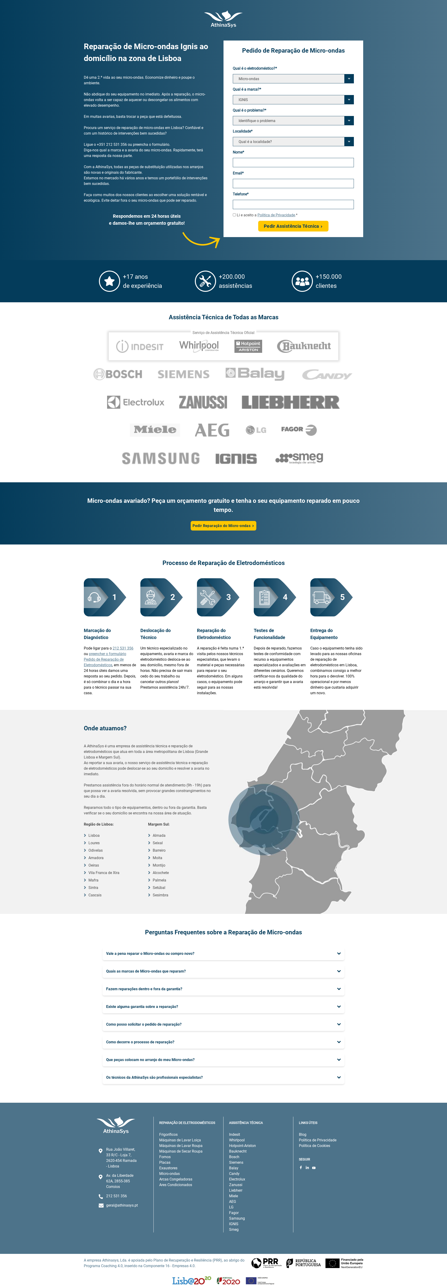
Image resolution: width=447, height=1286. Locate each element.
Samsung (237, 1218)
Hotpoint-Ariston (242, 1145)
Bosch (234, 1157)
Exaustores (168, 1168)
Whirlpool (237, 1140)
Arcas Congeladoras (175, 1179)
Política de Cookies (314, 1145)
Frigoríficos (168, 1134)
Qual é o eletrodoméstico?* (255, 68)
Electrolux (237, 1179)
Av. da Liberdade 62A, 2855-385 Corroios (119, 1181)
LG (231, 1207)
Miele (233, 1196)
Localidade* (243, 131)
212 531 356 (123, 648)
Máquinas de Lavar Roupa (181, 1145)
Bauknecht (238, 1151)
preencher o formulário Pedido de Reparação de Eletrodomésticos (105, 659)
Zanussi (235, 1185)
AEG (232, 1201)
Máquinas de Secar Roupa (181, 1151)
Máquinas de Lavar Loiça (180, 1140)
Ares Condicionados (175, 1185)
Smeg (234, 1229)
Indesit (234, 1134)
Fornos (165, 1157)
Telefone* (241, 194)
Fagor (234, 1213)
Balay (233, 1168)
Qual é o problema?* (249, 110)
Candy (234, 1173)
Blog (302, 1134)
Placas (164, 1162)
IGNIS (233, 1224)
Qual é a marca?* (247, 89)
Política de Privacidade (276, 215)
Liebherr (235, 1190)
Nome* (238, 152)
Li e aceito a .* (267, 215)
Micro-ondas (169, 1173)
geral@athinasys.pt (122, 1205)
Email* (238, 173)
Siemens (236, 1162)
